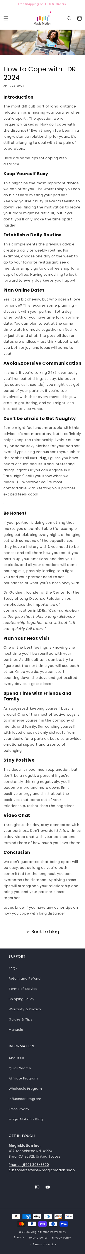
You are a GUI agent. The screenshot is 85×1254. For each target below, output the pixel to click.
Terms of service (44, 1244)
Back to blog (45, 932)
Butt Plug (38, 457)
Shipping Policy (21, 999)
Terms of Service (23, 989)
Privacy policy (61, 1237)
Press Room (19, 1109)
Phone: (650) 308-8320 (29, 1164)
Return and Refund (25, 978)
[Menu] (6, 18)
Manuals (16, 1029)
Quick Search (20, 1068)
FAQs (13, 968)
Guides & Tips (20, 1019)
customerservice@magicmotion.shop (42, 1170)
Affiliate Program (23, 1078)
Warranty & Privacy (25, 1009)
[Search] (69, 18)
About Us (16, 1058)
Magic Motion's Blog (26, 1119)
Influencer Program (25, 1099)
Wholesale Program (25, 1088)
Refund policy (38, 1237)
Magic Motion (40, 1232)
